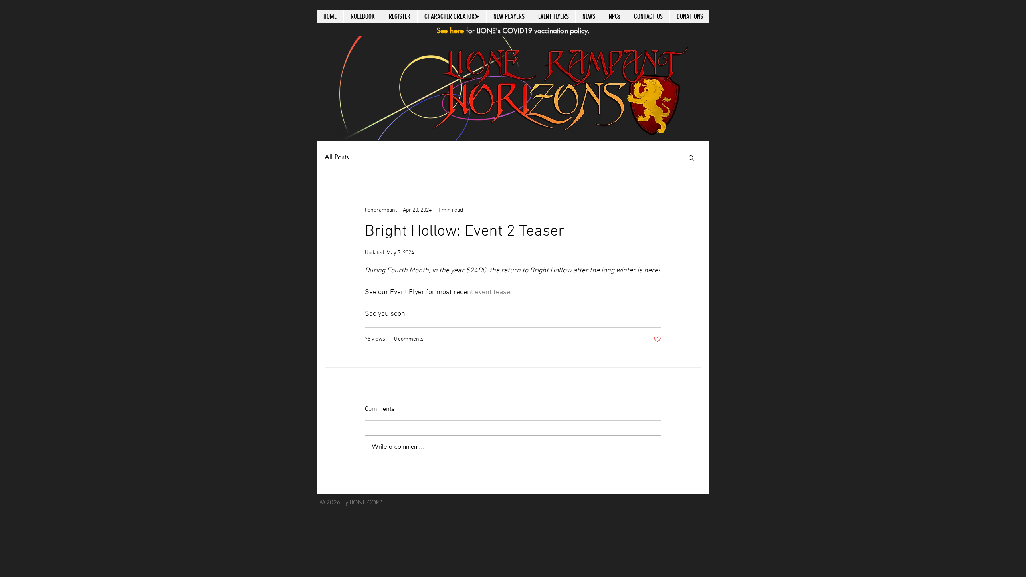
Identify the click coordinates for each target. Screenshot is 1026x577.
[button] (691, 157)
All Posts (337, 157)
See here (450, 30)
